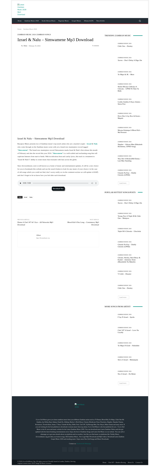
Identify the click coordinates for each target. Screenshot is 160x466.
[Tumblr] (89, 449)
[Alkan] (19, 45)
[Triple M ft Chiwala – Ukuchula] (110, 230)
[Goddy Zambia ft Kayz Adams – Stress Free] (110, 102)
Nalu (95, 144)
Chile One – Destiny (125, 46)
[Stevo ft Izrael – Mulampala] (110, 358)
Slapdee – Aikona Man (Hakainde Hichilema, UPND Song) (130, 145)
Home (19, 29)
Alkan (25, 45)
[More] (93, 208)
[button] (140, 21)
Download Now (58, 188)
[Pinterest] (83, 449)
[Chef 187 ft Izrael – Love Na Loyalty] (110, 330)
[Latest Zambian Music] (34, 9)
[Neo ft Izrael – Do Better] (110, 373)
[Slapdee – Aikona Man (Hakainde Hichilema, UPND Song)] (110, 144)
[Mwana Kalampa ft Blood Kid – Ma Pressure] (110, 130)
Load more (122, 183)
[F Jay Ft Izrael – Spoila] (110, 316)
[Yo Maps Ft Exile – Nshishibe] (110, 344)
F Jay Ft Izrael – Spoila (126, 317)
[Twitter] (95, 449)
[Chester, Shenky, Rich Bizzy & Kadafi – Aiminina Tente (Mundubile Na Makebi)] (110, 258)
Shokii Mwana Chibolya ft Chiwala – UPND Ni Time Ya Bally (128, 89)
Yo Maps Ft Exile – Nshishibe (128, 346)
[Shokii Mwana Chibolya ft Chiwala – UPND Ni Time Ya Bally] (110, 87)
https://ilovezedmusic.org (43, 238)
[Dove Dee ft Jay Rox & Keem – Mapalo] (110, 116)
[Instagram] (70, 449)
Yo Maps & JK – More (126, 74)
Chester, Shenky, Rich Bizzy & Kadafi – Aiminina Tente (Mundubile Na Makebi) (129, 260)
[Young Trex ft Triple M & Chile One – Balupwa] (110, 216)
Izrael (89, 144)
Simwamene (23, 150)
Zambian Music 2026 (30, 29)
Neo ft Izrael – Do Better (127, 374)
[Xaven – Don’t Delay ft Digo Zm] (110, 59)
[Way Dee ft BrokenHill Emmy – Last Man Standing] (110, 158)
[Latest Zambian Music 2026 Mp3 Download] (80, 408)
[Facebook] (64, 449)
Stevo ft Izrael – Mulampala (128, 360)
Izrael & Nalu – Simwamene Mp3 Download (41, 138)
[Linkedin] (77, 449)
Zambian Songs (43, 34)
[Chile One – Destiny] (110, 45)
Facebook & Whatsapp (84, 443)
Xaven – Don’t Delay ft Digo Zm (130, 60)
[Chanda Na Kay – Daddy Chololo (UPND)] (110, 172)
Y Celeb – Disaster (124, 274)
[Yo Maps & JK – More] (110, 73)
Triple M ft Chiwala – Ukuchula (129, 231)
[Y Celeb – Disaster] (110, 272)
